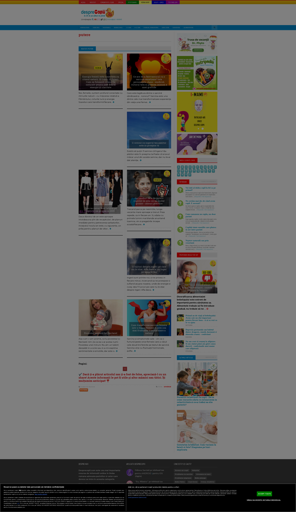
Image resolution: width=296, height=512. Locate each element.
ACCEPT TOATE (264, 494)
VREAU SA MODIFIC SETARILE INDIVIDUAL (264, 500)
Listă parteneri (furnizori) (137, 497)
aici (18, 503)
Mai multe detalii (41, 494)
